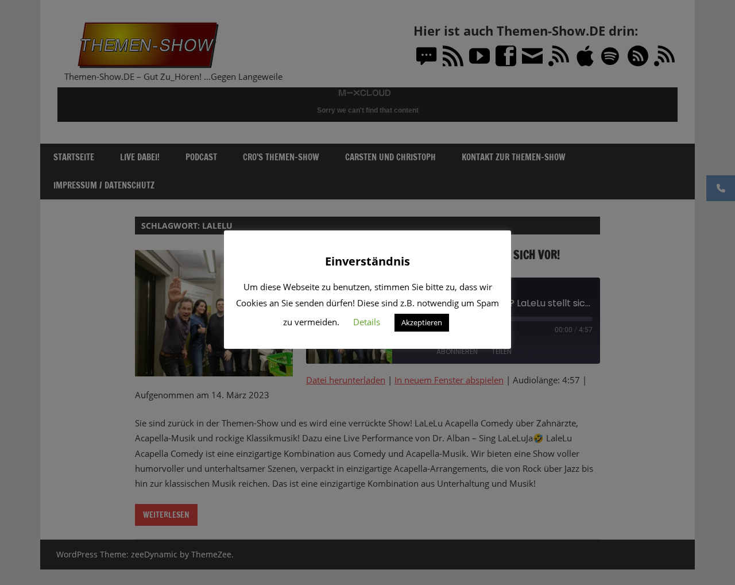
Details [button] (366, 322)
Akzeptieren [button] (421, 322)
